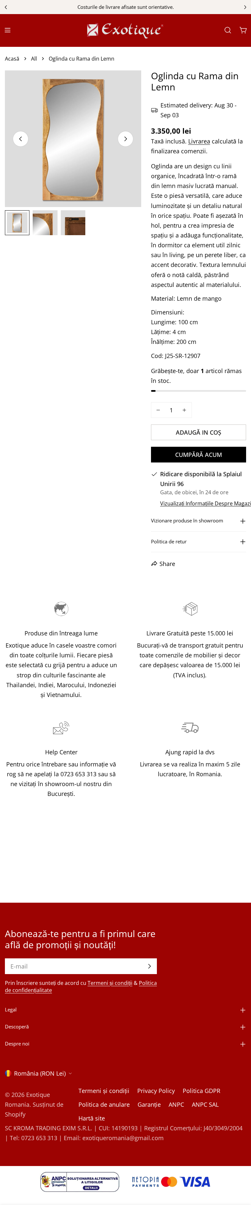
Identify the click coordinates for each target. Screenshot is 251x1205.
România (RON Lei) (40, 1073)
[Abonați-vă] (149, 966)
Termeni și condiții (110, 983)
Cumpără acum (198, 455)
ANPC (176, 1104)
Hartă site (91, 1118)
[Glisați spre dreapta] (125, 139)
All (34, 58)
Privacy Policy (156, 1091)
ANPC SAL (205, 1104)
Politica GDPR (201, 1091)
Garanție (149, 1104)
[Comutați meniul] (7, 30)
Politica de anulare (104, 1104)
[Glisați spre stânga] (20, 139)
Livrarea (199, 141)
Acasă (12, 58)
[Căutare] (227, 30)
